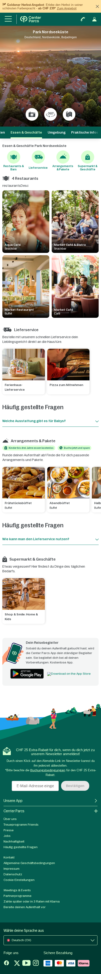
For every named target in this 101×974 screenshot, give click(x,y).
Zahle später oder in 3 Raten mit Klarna (32, 901)
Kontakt (9, 857)
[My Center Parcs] (94, 19)
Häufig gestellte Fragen (21, 847)
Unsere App (13, 801)
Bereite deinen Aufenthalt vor (25, 907)
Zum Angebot (67, 8)
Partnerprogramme (17, 896)
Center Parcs (14, 811)
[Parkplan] (69, 114)
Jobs (7, 836)
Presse (9, 830)
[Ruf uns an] (83, 19)
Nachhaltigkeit (14, 841)
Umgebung (57, 132)
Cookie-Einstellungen (19, 880)
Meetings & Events (17, 890)
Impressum (11, 868)
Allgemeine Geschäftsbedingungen (29, 863)
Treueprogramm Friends (21, 824)
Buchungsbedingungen (47, 770)
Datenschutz (13, 874)
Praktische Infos (84, 132)
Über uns (10, 819)
